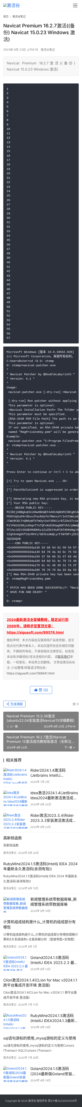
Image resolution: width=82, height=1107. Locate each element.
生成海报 (16, 704)
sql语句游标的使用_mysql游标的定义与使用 (39, 1038)
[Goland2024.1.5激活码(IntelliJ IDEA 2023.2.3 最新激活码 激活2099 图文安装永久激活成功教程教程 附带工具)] (15, 963)
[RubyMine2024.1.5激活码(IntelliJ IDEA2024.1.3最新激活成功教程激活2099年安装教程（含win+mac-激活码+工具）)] (15, 1021)
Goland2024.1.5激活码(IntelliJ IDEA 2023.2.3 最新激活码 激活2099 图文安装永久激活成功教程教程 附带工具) (54, 960)
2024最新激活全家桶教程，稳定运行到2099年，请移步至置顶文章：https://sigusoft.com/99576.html (37, 626)
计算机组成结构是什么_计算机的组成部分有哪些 (39, 924)
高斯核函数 (12, 838)
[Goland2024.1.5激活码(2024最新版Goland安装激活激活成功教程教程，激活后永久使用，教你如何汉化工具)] (15, 1074)
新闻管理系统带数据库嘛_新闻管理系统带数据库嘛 (53, 902)
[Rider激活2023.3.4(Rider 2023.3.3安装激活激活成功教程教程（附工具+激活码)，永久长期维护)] (15, 821)
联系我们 (64, 656)
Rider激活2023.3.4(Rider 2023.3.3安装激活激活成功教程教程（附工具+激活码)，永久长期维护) (54, 818)
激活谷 (32, 1100)
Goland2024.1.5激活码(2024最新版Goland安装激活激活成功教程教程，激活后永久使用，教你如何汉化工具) (54, 1071)
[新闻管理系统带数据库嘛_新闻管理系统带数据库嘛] (15, 904)
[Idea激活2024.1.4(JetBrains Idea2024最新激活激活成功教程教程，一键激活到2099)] (15, 798)
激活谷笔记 (48, 49)
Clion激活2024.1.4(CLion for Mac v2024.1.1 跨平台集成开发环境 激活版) (40, 982)
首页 (6, 16)
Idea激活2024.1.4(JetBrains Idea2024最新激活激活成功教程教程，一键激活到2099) (54, 796)
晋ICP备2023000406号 (62, 1100)
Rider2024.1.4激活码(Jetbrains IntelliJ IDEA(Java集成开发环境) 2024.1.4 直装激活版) (51, 773)
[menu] (75, 5)
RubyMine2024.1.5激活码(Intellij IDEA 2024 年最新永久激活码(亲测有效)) (40, 866)
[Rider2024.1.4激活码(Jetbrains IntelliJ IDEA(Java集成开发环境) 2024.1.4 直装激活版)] (15, 775)
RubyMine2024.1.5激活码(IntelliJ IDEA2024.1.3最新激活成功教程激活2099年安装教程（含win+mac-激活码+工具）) (54, 1018)
